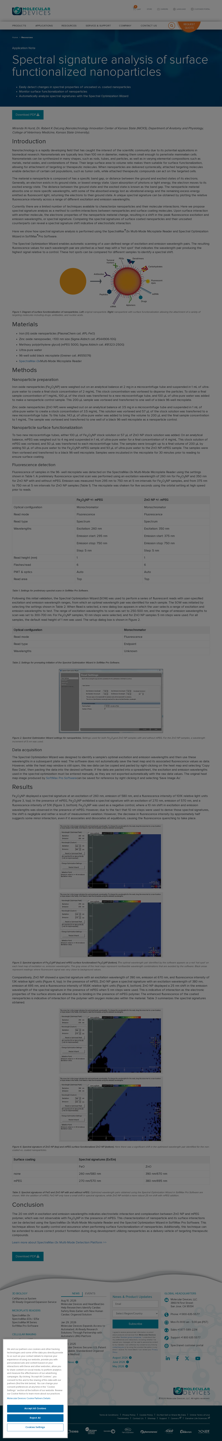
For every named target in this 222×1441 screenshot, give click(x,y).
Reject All (35, 1418)
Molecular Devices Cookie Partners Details (28, 1398)
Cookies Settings (35, 1427)
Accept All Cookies (35, 1408)
